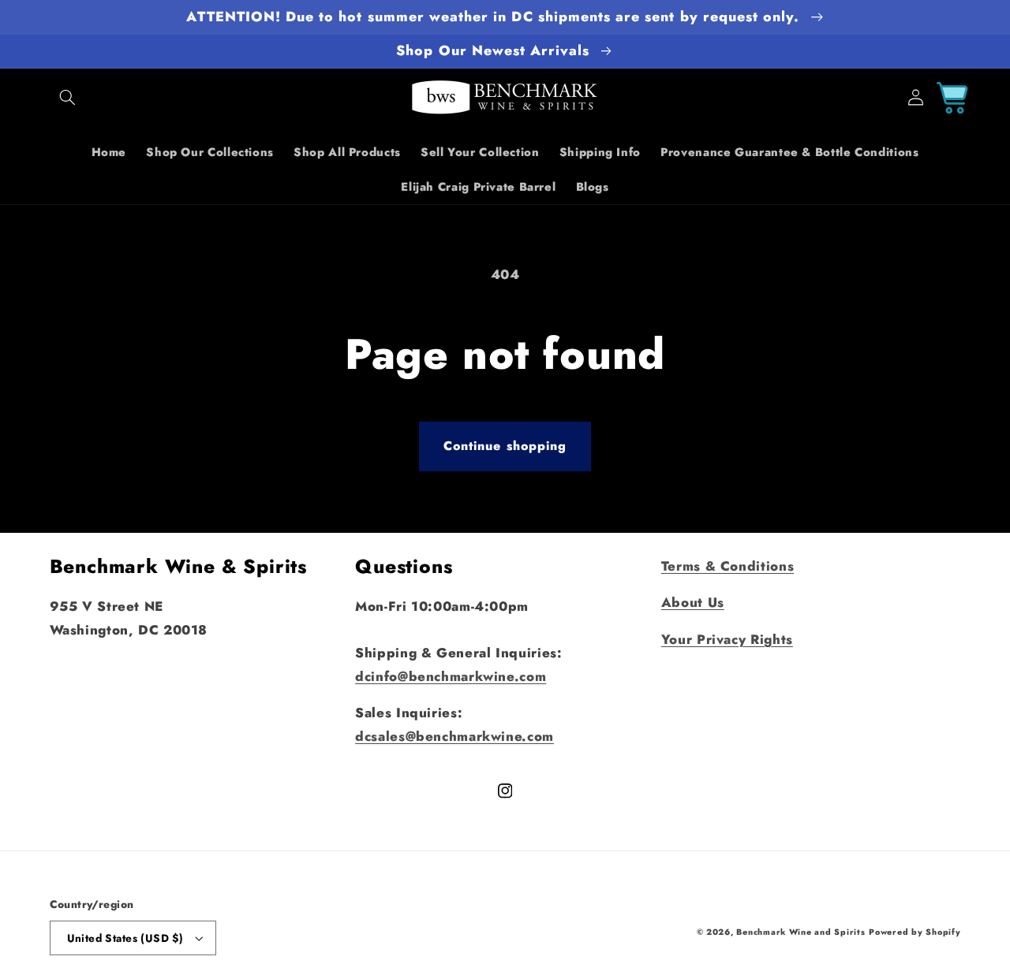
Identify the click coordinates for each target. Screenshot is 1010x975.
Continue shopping (505, 446)
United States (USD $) (125, 938)
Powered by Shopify (914, 932)
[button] (68, 98)
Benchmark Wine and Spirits (800, 932)
